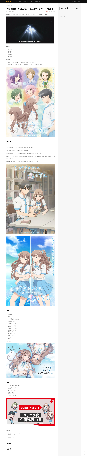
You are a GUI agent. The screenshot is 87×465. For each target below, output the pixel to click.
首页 (16, 1)
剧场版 (24, 1)
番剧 (20, 1)
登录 (75, 1)
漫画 (28, 1)
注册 (79, 1)
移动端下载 (37, 1)
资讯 (32, 1)
